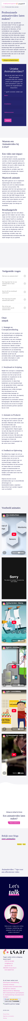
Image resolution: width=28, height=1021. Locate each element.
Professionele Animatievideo (12, 986)
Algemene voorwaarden (8, 1016)
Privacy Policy (6, 1014)
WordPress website (9, 988)
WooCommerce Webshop (11, 990)
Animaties (19, 844)
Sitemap (5, 1018)
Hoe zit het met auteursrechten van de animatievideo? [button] (8, 307)
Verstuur (8, 120)
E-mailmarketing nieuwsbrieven (13, 995)
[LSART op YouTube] (3, 974)
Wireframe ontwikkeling (11, 982)
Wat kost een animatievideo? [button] (10, 276)
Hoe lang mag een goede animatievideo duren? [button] (9, 299)
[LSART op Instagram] (3, 976)
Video (24, 844)
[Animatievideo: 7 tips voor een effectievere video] (14, 855)
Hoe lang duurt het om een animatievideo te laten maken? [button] (9, 283)
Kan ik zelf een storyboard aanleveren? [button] (9, 292)
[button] (24, 3)
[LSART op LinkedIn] (3, 972)
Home (3, 7)
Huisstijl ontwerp (8, 984)
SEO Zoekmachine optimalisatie (13, 993)
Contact (5, 997)
